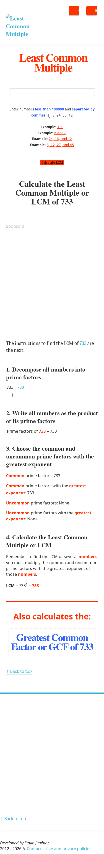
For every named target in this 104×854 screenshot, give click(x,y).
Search (78, 10)
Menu (96, 10)
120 (60, 126)
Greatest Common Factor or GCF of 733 (52, 642)
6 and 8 (60, 132)
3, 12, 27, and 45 (60, 144)
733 (67, 201)
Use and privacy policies (68, 848)
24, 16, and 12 (60, 138)
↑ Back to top (19, 671)
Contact (34, 848)
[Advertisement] (52, 285)
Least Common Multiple (53, 62)
